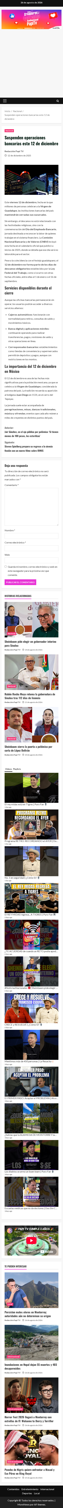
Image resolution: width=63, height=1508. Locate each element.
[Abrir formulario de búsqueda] (58, 101)
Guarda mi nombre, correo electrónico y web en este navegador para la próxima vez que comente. (32, 570)
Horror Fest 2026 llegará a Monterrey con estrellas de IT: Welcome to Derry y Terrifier (29, 1419)
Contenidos (13, 1489)
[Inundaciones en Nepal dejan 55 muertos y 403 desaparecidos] (31, 1342)
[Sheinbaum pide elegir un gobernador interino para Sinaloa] (31, 620)
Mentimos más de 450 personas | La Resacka (28, 1061)
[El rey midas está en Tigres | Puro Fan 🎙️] (31, 788)
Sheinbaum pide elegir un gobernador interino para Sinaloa (30, 643)
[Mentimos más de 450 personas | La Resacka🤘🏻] (31, 1045)
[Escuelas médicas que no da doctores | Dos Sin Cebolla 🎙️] (31, 1192)
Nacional (9, 130)
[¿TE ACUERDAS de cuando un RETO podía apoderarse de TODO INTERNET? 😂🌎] (31, 935)
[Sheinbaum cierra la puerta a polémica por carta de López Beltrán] (31, 725)
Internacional (13, 1356)
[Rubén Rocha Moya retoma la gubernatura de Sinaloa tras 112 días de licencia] (31, 672)
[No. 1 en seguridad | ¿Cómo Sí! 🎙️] (31, 861)
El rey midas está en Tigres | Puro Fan (24, 804)
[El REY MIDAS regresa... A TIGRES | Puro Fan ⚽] (31, 898)
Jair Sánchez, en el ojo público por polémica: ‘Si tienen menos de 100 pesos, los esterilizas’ (31, 432)
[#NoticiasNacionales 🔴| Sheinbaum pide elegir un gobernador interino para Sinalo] (31, 971)
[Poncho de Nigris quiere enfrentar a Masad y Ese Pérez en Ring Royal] (31, 1448)
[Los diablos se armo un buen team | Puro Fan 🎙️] (31, 1155)
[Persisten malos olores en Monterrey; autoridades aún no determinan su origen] (31, 1290)
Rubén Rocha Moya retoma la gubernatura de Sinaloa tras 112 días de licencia (30, 696)
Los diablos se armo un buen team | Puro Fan (28, 1171)
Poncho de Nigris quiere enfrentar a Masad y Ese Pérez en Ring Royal (29, 1471)
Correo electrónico (15, 542)
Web (7, 554)
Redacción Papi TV (14, 151)
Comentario (12, 485)
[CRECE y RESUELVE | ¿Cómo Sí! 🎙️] (31, 1008)
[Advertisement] (31, 62)
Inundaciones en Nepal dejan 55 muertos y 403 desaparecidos (31, 1366)
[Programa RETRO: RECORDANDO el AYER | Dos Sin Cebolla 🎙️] (31, 824)
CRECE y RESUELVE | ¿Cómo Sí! (22, 1024)
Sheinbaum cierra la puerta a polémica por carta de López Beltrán (28, 748)
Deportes (27, 1493)
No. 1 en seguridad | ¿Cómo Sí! (21, 877)
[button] (5, 101)
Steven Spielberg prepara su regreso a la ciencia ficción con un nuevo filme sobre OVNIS (29, 446)
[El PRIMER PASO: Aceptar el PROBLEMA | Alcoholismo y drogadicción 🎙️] (31, 1082)
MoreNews (23, 1504)
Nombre (10, 530)
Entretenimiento (15, 1409)
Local (10, 1304)
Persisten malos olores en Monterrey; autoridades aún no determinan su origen (28, 1314)
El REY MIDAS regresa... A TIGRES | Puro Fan (29, 914)
